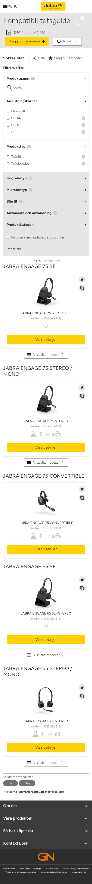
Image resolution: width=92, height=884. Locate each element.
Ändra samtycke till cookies (76, 868)
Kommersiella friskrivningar (54, 872)
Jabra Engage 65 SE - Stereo (46, 613)
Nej (27, 783)
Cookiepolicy (52, 868)
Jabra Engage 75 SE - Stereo (46, 313)
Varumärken (9, 868)
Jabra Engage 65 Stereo (46, 721)
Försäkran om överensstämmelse (20, 872)
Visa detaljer (46, 339)
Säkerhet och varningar (30, 868)
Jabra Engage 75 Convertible (46, 523)
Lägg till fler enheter (28, 41)
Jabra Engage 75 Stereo (46, 421)
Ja (10, 783)
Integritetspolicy (80, 872)
